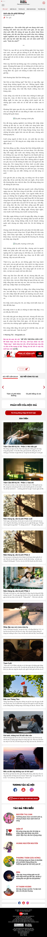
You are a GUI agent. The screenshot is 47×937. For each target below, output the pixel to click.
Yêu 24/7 (5, 9)
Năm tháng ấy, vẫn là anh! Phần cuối (17, 519)
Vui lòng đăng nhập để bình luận (23, 413)
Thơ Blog (21, 9)
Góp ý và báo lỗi (23, 934)
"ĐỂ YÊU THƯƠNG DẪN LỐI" (31, 339)
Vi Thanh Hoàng (23, 887)
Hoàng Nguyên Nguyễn (27, 843)
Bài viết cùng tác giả (29, 376)
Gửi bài (22, 369)
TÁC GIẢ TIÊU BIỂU (23, 807)
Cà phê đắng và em (33, 394)
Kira (18, 872)
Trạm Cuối (7, 663)
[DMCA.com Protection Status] (19, 925)
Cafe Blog (13, 9)
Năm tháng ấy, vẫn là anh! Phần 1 (16, 591)
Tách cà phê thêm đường (14, 394)
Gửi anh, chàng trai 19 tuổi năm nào (17, 735)
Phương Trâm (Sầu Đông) (28, 858)
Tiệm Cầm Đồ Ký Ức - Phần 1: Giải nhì (18, 483)
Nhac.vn (25, 935)
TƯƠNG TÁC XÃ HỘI (23, 784)
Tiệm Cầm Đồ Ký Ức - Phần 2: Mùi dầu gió (20, 447)
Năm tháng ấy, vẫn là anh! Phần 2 (16, 555)
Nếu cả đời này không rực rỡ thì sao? (18, 771)
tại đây (15, 349)
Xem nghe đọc (31, 9)
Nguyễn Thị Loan (24, 814)
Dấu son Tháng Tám (11, 699)
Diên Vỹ (19, 829)
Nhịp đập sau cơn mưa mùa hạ (15, 627)
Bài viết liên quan (10, 376)
